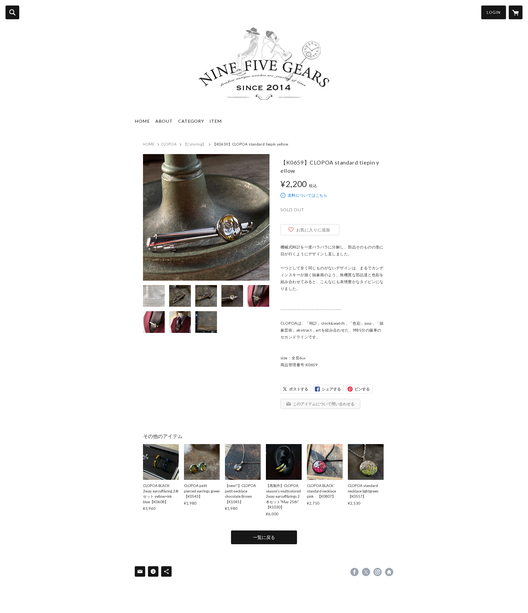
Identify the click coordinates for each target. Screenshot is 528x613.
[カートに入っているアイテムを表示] (515, 12)
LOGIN (494, 12)
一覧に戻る (264, 537)
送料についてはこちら (307, 195)
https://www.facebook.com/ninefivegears (354, 572)
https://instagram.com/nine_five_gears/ (377, 572)
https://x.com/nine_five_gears (366, 572)
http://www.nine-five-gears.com (389, 572)
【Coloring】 (194, 144)
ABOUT (164, 121)
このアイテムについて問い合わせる (323, 403)
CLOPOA (169, 144)
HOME (142, 121)
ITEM (216, 121)
